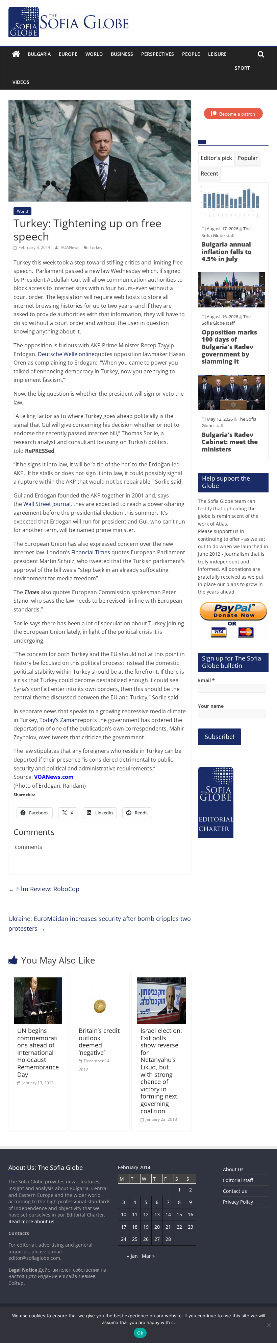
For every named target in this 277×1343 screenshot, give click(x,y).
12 (146, 1214)
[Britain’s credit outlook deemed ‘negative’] (99, 981)
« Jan (132, 1256)
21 (168, 1227)
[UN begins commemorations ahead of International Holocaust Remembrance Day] (38, 981)
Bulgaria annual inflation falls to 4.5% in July (226, 251)
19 (146, 1227)
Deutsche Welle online (66, 354)
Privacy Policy (238, 1202)
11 (134, 1214)
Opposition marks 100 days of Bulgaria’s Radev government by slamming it (229, 346)
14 (168, 1214)
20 (157, 1227)
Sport (242, 68)
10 (123, 1214)
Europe (68, 54)
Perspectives (157, 54)
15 (179, 1214)
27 (157, 1239)
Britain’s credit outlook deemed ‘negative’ (99, 1041)
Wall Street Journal (47, 504)
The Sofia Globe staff (226, 320)
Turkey (96, 247)
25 (134, 1239)
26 (146, 1239)
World (94, 54)
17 (123, 1227)
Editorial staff (238, 1180)
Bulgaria (39, 54)
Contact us (235, 1191)
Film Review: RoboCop (43, 889)
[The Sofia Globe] (16, 54)
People (191, 54)
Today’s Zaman (59, 720)
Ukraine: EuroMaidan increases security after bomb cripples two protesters (99, 923)
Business (122, 54)
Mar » (148, 1256)
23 (190, 1227)
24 (123, 1239)
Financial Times (90, 552)
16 (190, 1214)
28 (168, 1239)
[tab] (216, 159)
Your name (211, 706)
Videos (20, 82)
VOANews (70, 247)
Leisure (217, 54)
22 (179, 1227)
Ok (140, 1333)
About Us (233, 1169)
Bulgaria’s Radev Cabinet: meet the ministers (230, 442)
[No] (268, 1325)
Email (206, 680)
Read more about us (31, 1221)
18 (134, 1227)
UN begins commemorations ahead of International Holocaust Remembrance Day (38, 1052)
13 (157, 1214)
